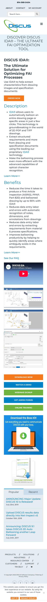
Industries (19, 557)
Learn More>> (12, 176)
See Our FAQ (11, 258)
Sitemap (39, 575)
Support (29, 564)
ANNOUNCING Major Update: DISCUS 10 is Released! (23, 500)
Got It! (14, 598)
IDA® (12, 112)
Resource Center (19, 560)
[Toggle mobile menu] (41, 24)
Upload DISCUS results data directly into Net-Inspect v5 (22, 514)
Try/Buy (19, 567)
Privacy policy (28, 598)
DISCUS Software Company (25, 575)
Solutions (28, 554)
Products (10, 554)
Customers (11, 564)
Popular (14, 492)
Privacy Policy (23, 576)
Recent (33, 492)
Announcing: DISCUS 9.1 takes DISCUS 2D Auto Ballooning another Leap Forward (20, 530)
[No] (43, 592)
